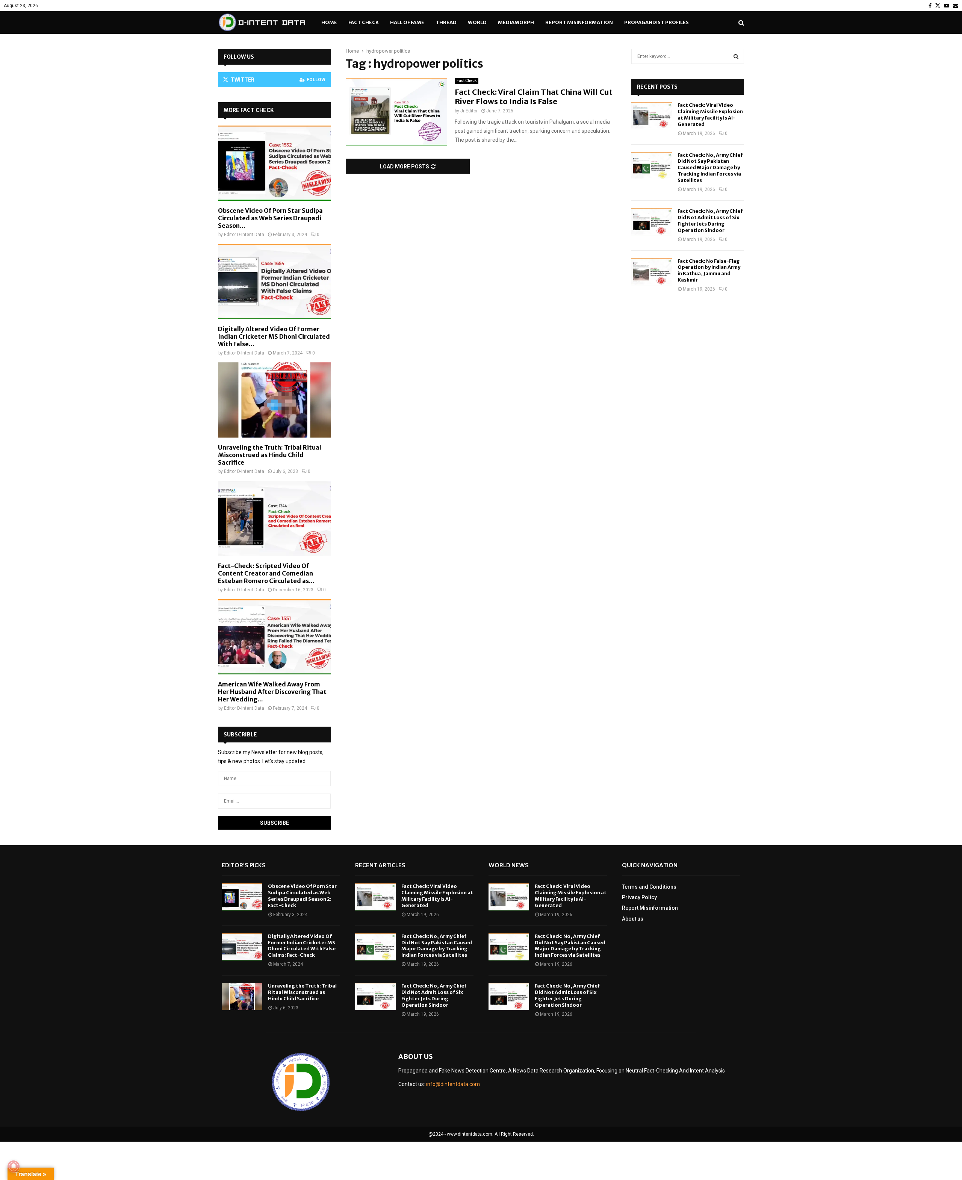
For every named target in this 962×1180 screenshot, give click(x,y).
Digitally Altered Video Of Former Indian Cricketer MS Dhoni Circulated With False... (274, 336)
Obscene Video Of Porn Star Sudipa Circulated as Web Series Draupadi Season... (270, 218)
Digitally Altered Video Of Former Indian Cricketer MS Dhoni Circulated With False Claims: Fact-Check (302, 946)
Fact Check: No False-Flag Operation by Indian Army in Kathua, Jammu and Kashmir (709, 270)
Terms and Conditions (649, 887)
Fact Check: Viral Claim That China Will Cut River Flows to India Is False (534, 96)
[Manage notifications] (14, 1166)
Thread (446, 22)
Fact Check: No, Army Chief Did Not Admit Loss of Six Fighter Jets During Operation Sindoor (710, 220)
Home (329, 22)
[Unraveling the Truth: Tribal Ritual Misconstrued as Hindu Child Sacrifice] (274, 400)
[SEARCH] (736, 56)
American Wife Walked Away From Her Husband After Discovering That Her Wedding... (272, 691)
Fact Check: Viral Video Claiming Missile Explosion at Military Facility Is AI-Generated (710, 114)
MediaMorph (516, 22)
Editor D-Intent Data (244, 234)
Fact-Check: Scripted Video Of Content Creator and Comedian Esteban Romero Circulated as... (266, 573)
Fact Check (363, 22)
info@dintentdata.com (453, 1084)
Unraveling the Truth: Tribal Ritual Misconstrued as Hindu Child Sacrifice (269, 455)
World (477, 22)
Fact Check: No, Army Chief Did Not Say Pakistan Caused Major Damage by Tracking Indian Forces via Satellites (710, 168)
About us (632, 919)
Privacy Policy (639, 897)
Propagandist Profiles (656, 22)
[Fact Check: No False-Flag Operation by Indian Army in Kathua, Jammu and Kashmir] (651, 271)
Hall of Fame (407, 22)
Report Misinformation (579, 22)
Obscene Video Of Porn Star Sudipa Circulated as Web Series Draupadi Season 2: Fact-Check (302, 896)
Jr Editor (469, 111)
